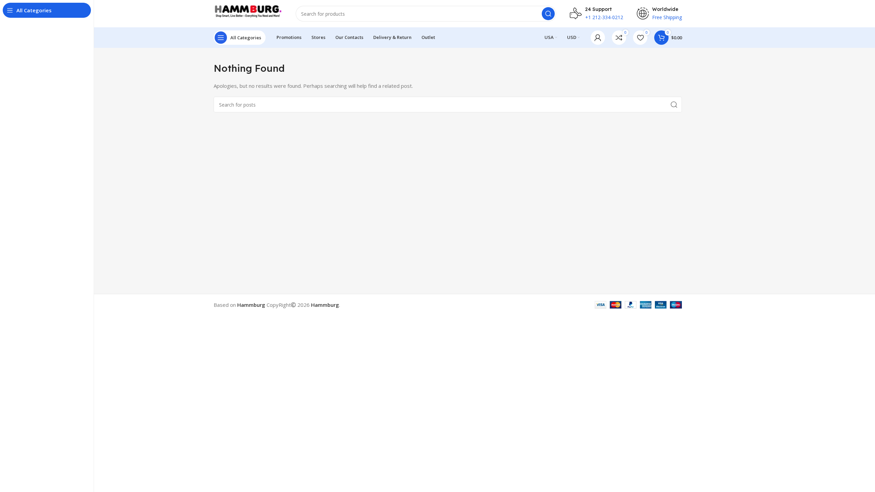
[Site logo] (248, 13)
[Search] (548, 13)
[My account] (597, 37)
